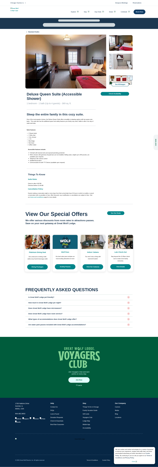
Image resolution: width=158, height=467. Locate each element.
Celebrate (124, 12)
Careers (117, 407)
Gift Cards (86, 414)
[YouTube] (42, 418)
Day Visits (98, 12)
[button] (79, 297)
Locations (118, 417)
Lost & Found (54, 414)
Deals (111, 12)
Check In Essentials (56, 421)
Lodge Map (86, 421)
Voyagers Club (87, 417)
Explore (73, 12)
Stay (85, 12)
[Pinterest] (36, 418)
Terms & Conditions (92, 460)
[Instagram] (25, 418)
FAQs (52, 410)
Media (117, 410)
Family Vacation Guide (90, 410)
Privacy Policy (129, 457)
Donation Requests (56, 417)
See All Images (120, 84)
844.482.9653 (20, 414)
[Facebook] (18, 418)
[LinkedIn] (18, 422)
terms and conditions (37, 197)
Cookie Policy (106, 460)
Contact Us (54, 407)
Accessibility (87, 428)
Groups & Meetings (121, 3)
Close (133, 461)
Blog (116, 414)
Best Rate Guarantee (57, 424)
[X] (31, 418)
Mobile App (86, 424)
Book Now (139, 12)
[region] (65, 61)
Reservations (137, 3)
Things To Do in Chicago (91, 407)
